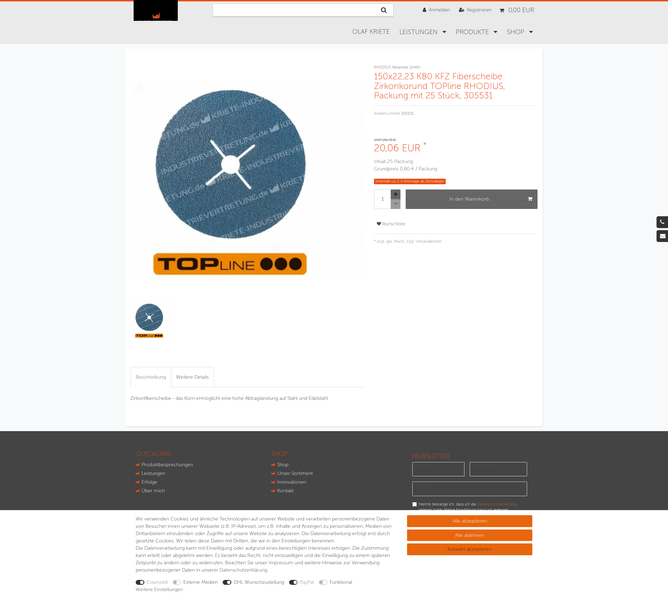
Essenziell (157, 582)
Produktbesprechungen (167, 465)
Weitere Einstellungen (159, 589)
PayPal (307, 582)
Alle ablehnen (469, 535)
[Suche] (384, 10)
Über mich (153, 491)
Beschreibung (151, 377)
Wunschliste (393, 223)
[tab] (150, 377)
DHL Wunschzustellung (259, 582)
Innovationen (291, 482)
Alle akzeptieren (470, 521)
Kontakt (285, 491)
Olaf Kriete (371, 31)
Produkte (473, 32)
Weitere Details (192, 377)
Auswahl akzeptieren (469, 549)
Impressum (281, 563)
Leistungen (419, 32)
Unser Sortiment (295, 473)
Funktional (341, 582)
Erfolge (149, 482)
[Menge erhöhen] (395, 194)
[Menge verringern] (395, 204)
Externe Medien (200, 582)
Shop (282, 465)
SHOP (516, 32)
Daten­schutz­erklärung (243, 570)
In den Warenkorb (469, 199)
